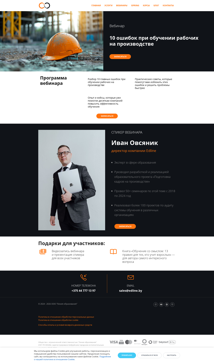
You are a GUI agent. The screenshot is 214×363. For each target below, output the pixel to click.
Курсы (146, 5)
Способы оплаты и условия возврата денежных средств (65, 325)
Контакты (168, 5)
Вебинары (121, 5)
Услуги (108, 5)
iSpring (135, 5)
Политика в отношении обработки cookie (58, 320)
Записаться (120, 56)
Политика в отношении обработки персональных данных (66, 317)
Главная (96, 5)
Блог (156, 5)
